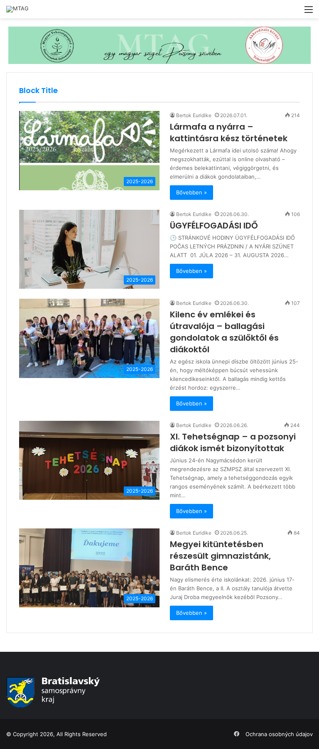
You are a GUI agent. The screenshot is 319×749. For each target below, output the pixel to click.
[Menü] (308, 12)
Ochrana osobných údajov (279, 734)
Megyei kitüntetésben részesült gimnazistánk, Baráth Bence (220, 555)
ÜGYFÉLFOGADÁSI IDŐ (214, 225)
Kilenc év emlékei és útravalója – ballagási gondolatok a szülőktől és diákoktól (224, 332)
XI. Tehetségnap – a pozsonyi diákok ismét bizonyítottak (233, 442)
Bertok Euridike (193, 115)
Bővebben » (191, 192)
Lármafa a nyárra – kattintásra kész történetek (228, 132)
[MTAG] (17, 9)
